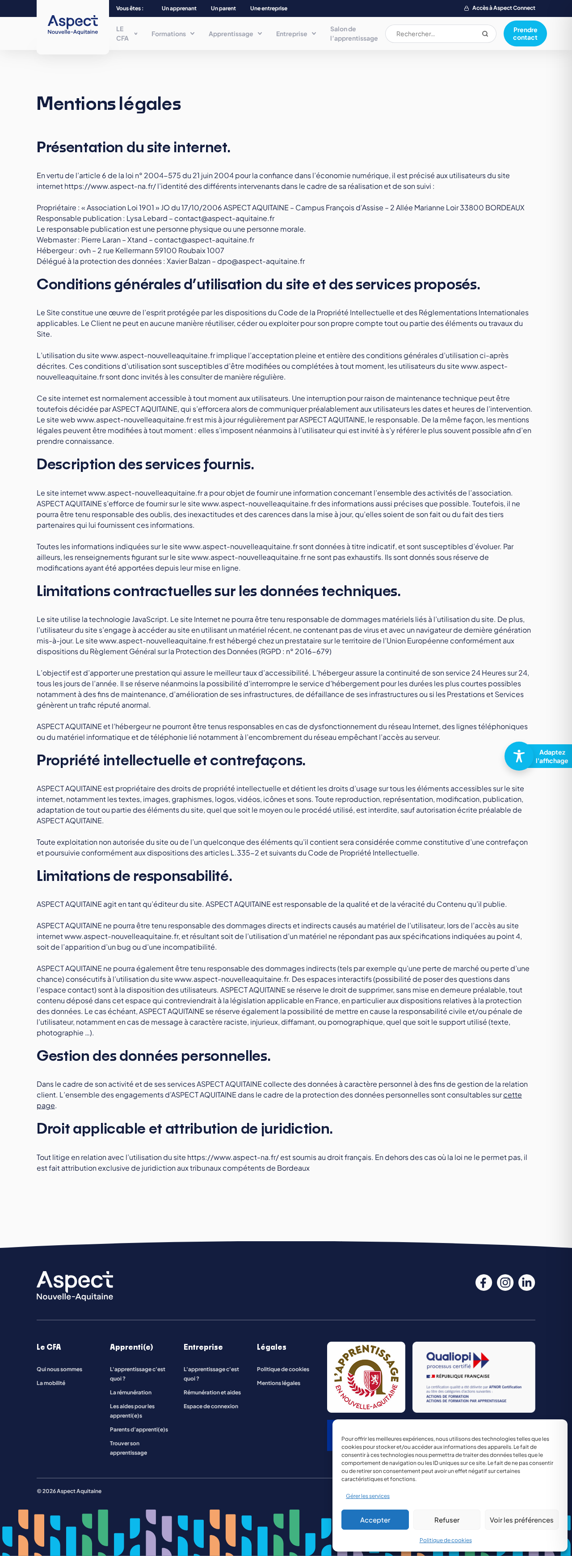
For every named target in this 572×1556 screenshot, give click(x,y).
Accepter (375, 1519)
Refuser (446, 1519)
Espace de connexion (211, 1406)
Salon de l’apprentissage (354, 33)
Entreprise (291, 33)
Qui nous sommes (59, 1369)
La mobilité (51, 1383)
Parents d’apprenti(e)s (139, 1429)
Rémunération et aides (212, 1392)
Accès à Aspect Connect (503, 7)
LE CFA (122, 33)
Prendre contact (525, 33)
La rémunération (130, 1392)
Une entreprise (268, 8)
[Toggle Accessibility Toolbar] (534, 756)
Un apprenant (179, 8)
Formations (168, 33)
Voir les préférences (522, 1519)
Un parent (223, 8)
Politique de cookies (446, 1540)
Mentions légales (278, 1383)
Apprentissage (231, 33)
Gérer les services (368, 1496)
